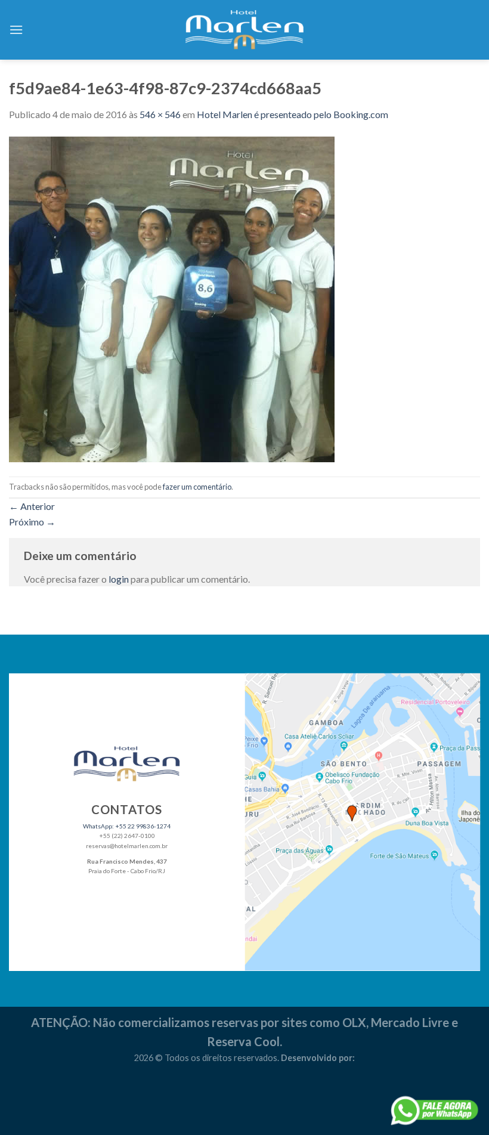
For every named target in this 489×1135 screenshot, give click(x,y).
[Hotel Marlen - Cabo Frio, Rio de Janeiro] (244, 29)
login (119, 578)
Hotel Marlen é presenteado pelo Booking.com (292, 114)
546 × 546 (160, 114)
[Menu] (16, 29)
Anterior (32, 506)
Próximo (32, 521)
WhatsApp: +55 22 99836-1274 (127, 826)
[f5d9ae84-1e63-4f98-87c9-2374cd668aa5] (172, 298)
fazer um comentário (197, 486)
